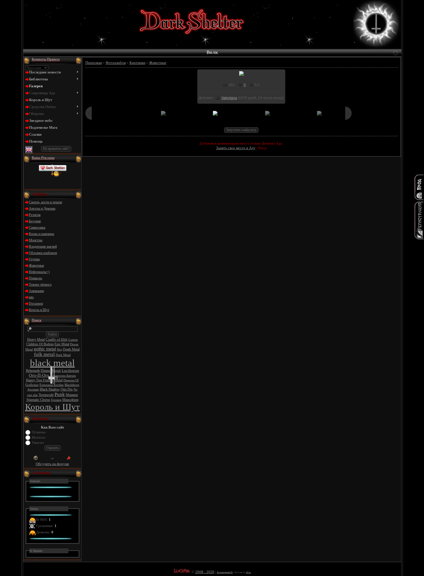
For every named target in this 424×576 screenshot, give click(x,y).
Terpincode (46, 395)
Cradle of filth (56, 339)
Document (36, 304)
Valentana (229, 98)
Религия (35, 215)
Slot (59, 349)
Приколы (35, 278)
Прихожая (93, 62)
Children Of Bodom (40, 344)
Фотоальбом (116, 62)
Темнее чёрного (40, 285)
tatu (31, 297)
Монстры (35, 240)
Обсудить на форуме (52, 464)
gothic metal (45, 348)
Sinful (58, 380)
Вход (262, 148)
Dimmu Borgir (51, 371)
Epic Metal (62, 344)
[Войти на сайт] (419, 187)
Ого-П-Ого (39, 375)
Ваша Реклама (43, 158)
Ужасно (38, 442)
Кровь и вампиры (41, 234)
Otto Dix (67, 389)
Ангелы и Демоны (42, 208)
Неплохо (39, 437)
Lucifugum (70, 370)
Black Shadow (50, 389)
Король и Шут (39, 310)
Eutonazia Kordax (52, 384)
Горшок (56, 399)
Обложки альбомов (43, 253)
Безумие (35, 221)
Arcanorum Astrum (63, 375)
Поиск (37, 320)
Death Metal (71, 349)
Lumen (73, 339)
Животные (36, 266)
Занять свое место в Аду (236, 148)
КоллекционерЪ (225, 572)
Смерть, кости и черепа (45, 202)
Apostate (33, 389)
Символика (37, 228)
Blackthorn (72, 384)
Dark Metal (63, 355)
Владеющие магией (43, 247)
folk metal (44, 354)
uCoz (248, 572)
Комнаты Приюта (46, 59)
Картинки (137, 62)
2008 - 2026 (204, 572)
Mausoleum (70, 400)
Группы (34, 259)
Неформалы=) (39, 272)
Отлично (39, 432)
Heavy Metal (36, 340)
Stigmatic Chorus (38, 400)
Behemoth (33, 371)
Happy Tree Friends (39, 380)
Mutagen (72, 395)
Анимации (36, 291)
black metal (52, 362)
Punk (60, 394)
